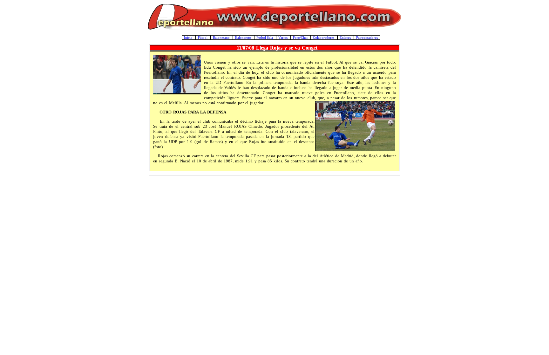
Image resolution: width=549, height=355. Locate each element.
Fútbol (203, 37)
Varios (283, 37)
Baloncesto (243, 37)
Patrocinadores (367, 37)
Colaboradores (324, 37)
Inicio (188, 37)
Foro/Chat (300, 37)
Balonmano (222, 37)
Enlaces (346, 37)
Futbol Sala (265, 37)
